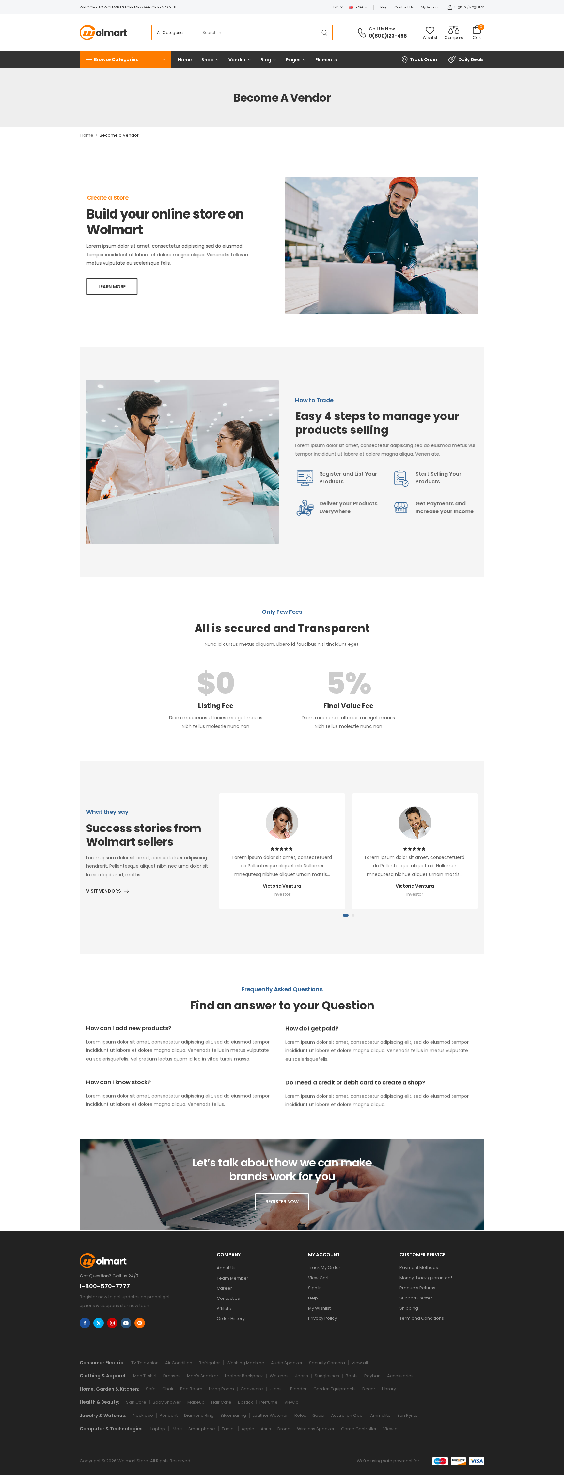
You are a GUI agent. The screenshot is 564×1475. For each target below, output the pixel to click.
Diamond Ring (199, 1415)
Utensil (277, 1389)
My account (431, 7)
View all (360, 1363)
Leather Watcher (270, 1415)
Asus (266, 1429)
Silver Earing (233, 1415)
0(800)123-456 (388, 36)
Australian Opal (347, 1415)
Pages (293, 60)
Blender (298, 1389)
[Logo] (103, 32)
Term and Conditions (422, 1318)
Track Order (423, 59)
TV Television (145, 1363)
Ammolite (380, 1415)
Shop (207, 60)
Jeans (301, 1376)
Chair (168, 1389)
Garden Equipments (334, 1389)
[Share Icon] (85, 1323)
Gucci (318, 1415)
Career (224, 1288)
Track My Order (324, 1268)
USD (335, 7)
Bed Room (191, 1389)
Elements (326, 60)
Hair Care (221, 1402)
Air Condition (178, 1363)
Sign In (315, 1288)
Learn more (112, 286)
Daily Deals (471, 59)
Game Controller (359, 1429)
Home (185, 60)
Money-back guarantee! (426, 1278)
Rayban (372, 1376)
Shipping (409, 1308)
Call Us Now (382, 29)
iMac (177, 1429)
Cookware (252, 1389)
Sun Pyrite (407, 1415)
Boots (352, 1376)
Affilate (224, 1308)
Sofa (151, 1389)
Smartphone (201, 1429)
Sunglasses (327, 1376)
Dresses (171, 1376)
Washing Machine (245, 1363)
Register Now (281, 1201)
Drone (283, 1429)
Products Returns (417, 1288)
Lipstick (245, 1402)
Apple (248, 1429)
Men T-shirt (145, 1376)
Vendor (237, 60)
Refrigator (209, 1363)
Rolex (300, 1415)
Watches (279, 1376)
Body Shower (167, 1402)
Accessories (400, 1376)
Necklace (143, 1415)
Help (313, 1298)
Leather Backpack (244, 1376)
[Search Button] (325, 32)
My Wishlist (319, 1308)
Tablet (228, 1429)
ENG (359, 7)
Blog (384, 7)
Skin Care (136, 1402)
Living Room (221, 1389)
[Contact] (363, 33)
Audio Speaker (287, 1363)
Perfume (268, 1402)
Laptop (157, 1429)
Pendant (169, 1415)
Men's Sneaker (202, 1376)
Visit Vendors (103, 890)
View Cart (318, 1278)
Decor (368, 1389)
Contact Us (404, 7)
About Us (226, 1268)
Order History (231, 1319)
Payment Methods (419, 1268)
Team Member (232, 1278)
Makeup (196, 1402)
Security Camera (327, 1363)
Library (389, 1389)
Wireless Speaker (316, 1429)
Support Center (416, 1298)
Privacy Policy (322, 1318)
